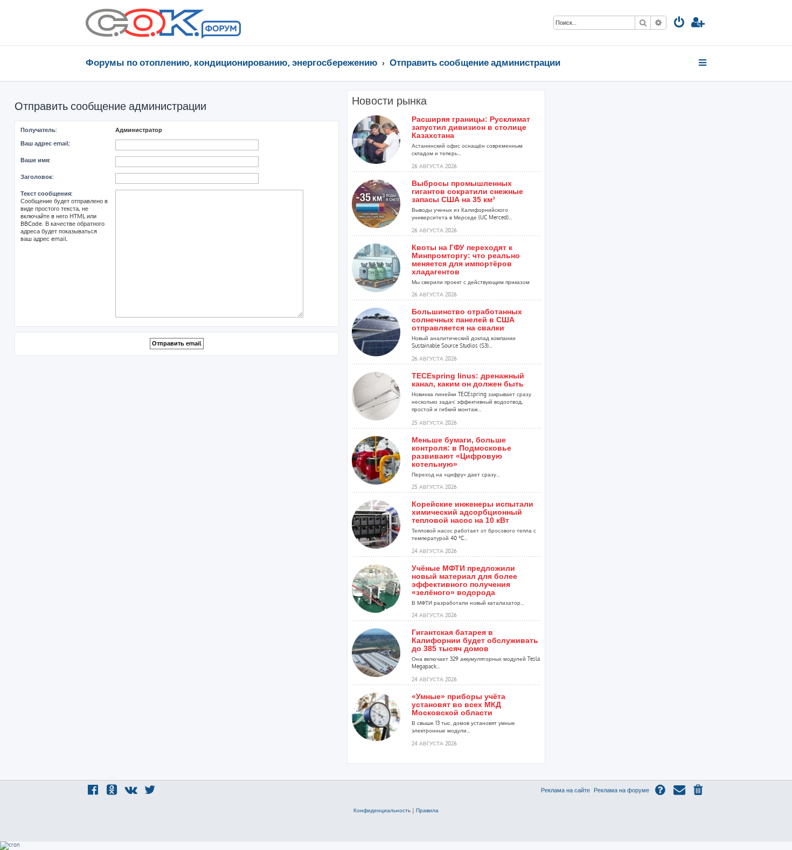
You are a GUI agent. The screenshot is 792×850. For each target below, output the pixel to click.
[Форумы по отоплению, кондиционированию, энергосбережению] (220, 30)
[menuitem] (679, 23)
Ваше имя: (35, 160)
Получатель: (38, 130)
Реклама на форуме (621, 790)
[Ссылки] (703, 62)
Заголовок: (36, 177)
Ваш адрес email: (45, 143)
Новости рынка (389, 101)
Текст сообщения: (46, 193)
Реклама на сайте (565, 790)
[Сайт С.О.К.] (163, 22)
